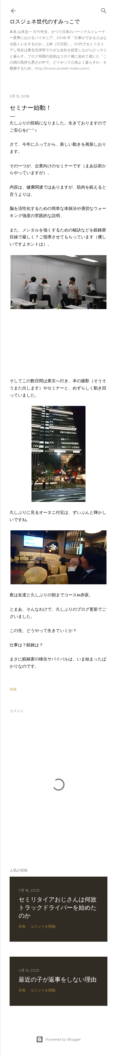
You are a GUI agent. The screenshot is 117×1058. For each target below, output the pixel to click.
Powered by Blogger (63, 1039)
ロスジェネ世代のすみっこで (45, 21)
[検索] (103, 9)
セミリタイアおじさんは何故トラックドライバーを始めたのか (58, 907)
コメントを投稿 (43, 926)
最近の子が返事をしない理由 (58, 979)
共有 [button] (13, 689)
